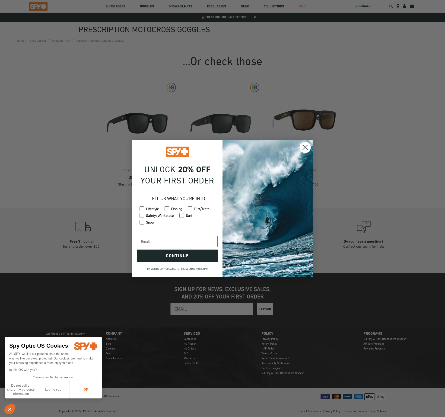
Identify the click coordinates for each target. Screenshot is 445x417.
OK (85, 389)
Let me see (53, 389)
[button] (9, 409)
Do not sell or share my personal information (21, 389)
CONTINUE (177, 256)
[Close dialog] (305, 147)
